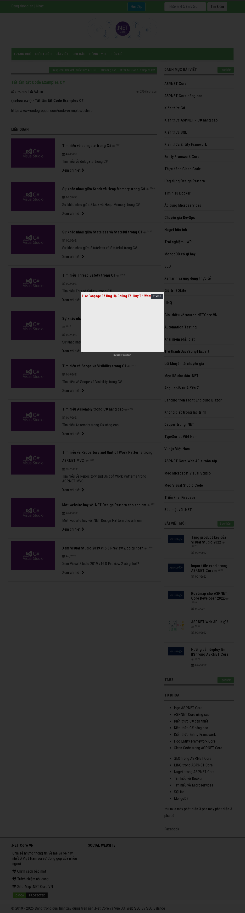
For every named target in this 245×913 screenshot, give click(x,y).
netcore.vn (127, 355)
